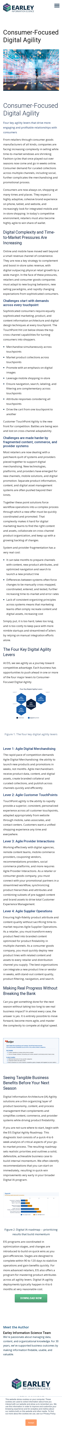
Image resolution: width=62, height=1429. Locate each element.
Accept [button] (31, 1422)
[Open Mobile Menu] (56, 6)
